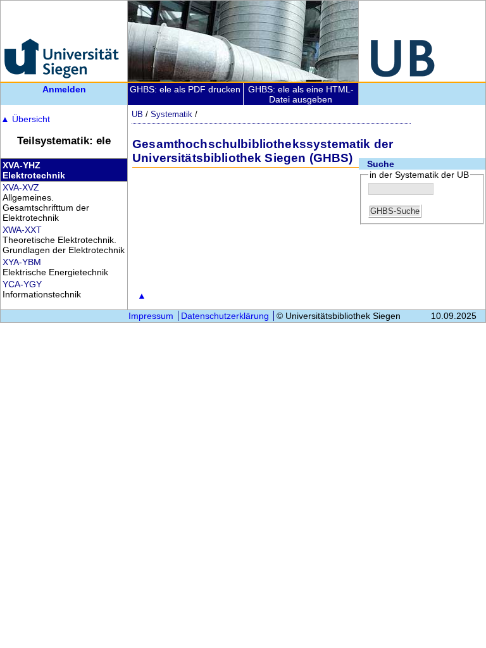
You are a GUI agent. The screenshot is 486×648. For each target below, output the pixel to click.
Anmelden (64, 89)
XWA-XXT (22, 230)
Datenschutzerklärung (225, 316)
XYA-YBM (22, 262)
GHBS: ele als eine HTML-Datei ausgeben (301, 94)
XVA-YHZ (21, 165)
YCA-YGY (22, 284)
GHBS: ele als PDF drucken (185, 89)
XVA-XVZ (21, 187)
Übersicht (25, 119)
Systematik (171, 114)
